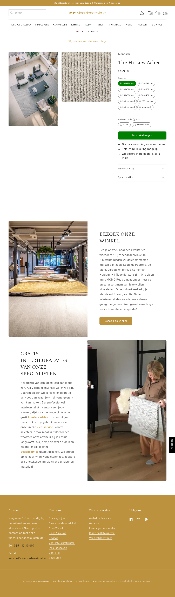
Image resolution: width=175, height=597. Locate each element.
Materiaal (115, 25)
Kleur (88, 25)
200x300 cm (128, 89)
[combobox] (27, 12)
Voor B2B (54, 553)
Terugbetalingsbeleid (63, 581)
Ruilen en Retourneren (102, 533)
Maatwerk (147, 107)
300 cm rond (128, 107)
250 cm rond (148, 101)
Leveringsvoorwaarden (102, 528)
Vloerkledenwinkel (40, 581)
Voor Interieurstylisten (62, 543)
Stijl (101, 25)
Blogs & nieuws (57, 533)
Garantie (94, 523)
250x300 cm (147, 89)
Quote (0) (172, 444)
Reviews (53, 538)
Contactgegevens (143, 581)
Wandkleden (60, 25)
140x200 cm (128, 83)
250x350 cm (128, 95)
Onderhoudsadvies (100, 518)
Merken (142, 25)
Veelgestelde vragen (100, 538)
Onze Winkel (56, 528)
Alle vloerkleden (21, 25)
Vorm (129, 25)
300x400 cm (147, 95)
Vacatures (55, 557)
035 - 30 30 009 (24, 545)
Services (157, 25)
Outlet (80, 32)
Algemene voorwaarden (104, 581)
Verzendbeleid (125, 581)
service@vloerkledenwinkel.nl (27, 558)
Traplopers (42, 25)
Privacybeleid (82, 581)
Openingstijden (57, 518)
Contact (93, 32)
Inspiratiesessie (58, 548)
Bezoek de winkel (116, 320)
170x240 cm (147, 83)
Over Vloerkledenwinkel (62, 523)
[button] (165, 13)
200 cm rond (128, 101)
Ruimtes (75, 25)
